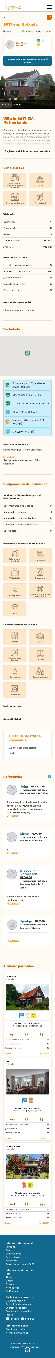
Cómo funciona (13, 1253)
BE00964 (26, 877)
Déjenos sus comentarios (18, 1311)
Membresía (11, 1260)
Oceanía (10, 1284)
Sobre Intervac (13, 1257)
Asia (8, 1273)
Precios (9, 1250)
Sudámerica (12, 1291)
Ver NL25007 (44, 1223)
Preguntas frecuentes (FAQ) (20, 1264)
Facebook (15, 1318)
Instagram (29, 1318)
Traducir (10, 456)
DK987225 (38, 786)
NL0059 (37, 833)
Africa (9, 1277)
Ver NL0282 (44, 1053)
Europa (9, 1280)
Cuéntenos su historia (17, 1307)
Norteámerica (12, 1287)
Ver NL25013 (44, 1138)
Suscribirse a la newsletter (19, 1304)
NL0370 (40, 921)
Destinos (8, 1053)
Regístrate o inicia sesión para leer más (26, 151)
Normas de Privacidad (17, 1332)
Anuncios (10, 1246)
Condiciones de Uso (16, 1329)
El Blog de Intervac (15, 1300)
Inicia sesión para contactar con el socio (27, 61)
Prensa (9, 1314)
